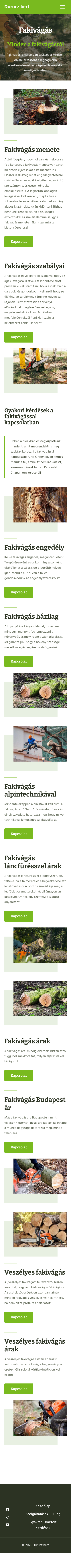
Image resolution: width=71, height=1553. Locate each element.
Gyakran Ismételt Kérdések (42, 1525)
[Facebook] (7, 1509)
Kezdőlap (43, 1506)
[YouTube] (7, 1524)
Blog (56, 1514)
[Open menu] (62, 7)
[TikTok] (7, 1517)
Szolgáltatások (37, 1514)
